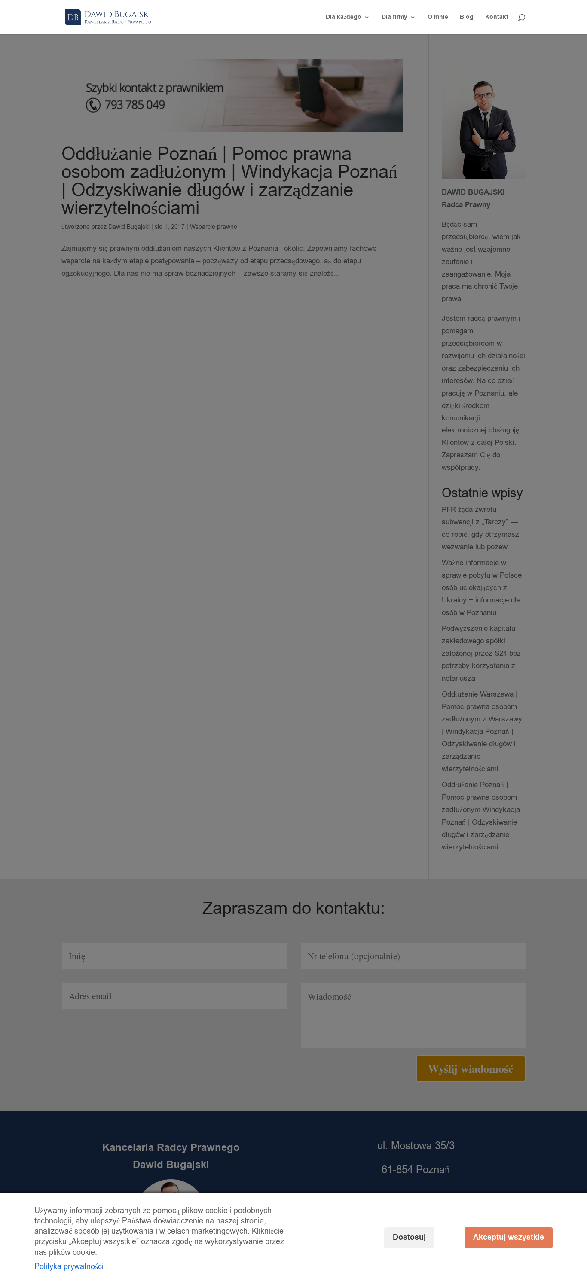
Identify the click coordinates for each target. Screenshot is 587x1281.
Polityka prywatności (69, 1266)
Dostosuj (409, 1237)
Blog (467, 17)
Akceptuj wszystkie (508, 1237)
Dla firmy (394, 17)
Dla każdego (343, 17)
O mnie (438, 17)
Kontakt (496, 17)
